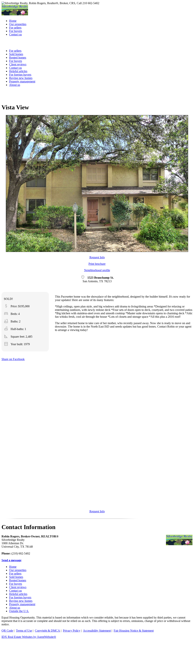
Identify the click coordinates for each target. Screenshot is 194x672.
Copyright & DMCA (47, 630)
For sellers (15, 573)
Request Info (97, 257)
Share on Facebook (13, 359)
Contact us (15, 590)
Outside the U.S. (19, 611)
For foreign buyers (20, 74)
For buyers (15, 583)
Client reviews (17, 587)
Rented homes (17, 580)
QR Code (7, 630)
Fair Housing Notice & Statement (134, 630)
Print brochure (97, 263)
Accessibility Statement (97, 630)
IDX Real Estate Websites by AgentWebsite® (29, 636)
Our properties (17, 570)
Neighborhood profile (97, 270)
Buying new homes (20, 78)
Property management (22, 81)
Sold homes (16, 577)
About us (14, 84)
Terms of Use (24, 630)
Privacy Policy (71, 630)
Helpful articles (18, 594)
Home (12, 566)
